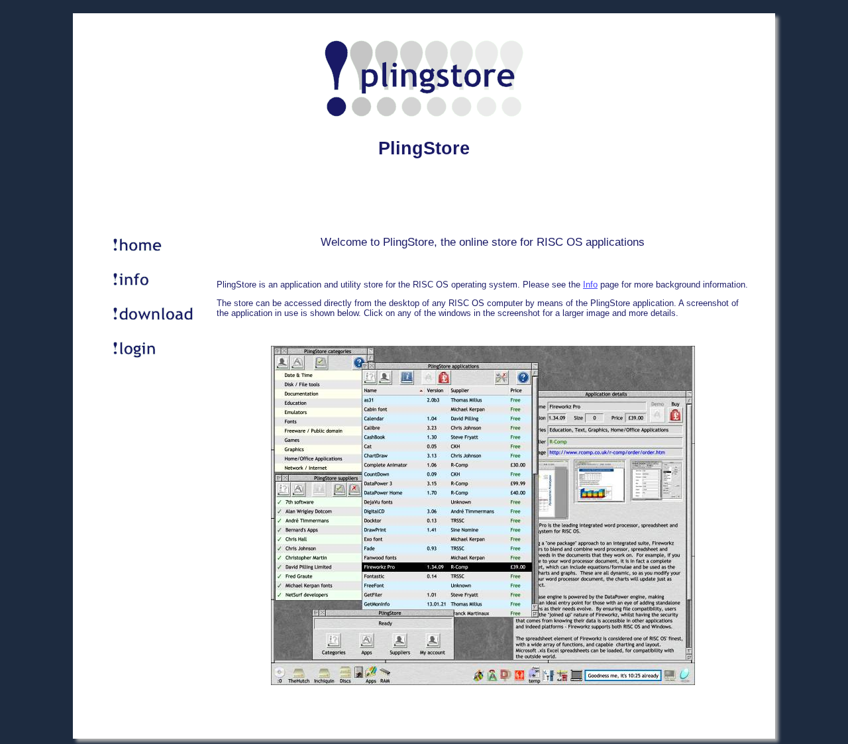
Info (590, 285)
